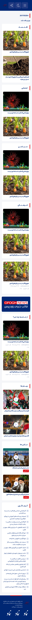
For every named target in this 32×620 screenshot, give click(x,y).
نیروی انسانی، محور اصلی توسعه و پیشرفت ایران (16, 574)
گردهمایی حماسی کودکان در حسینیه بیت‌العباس (15, 512)
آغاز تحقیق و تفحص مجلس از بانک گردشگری (16, 565)
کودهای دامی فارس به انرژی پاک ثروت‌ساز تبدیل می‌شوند (17, 78)
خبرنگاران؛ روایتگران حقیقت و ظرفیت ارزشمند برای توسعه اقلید (18, 284)
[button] (8, 263)
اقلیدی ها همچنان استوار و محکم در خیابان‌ (16, 436)
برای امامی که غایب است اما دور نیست (18, 113)
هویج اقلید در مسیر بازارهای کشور (19, 52)
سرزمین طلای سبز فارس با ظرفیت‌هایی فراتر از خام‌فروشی (17, 559)
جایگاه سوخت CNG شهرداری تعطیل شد (15, 588)
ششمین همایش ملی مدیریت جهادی (15, 570)
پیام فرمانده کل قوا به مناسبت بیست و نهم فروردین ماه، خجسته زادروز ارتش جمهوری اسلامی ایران (16, 581)
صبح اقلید (14, 607)
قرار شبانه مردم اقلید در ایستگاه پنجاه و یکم (17, 411)
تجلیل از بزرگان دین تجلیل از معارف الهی (17, 494)
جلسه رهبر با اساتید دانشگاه (20, 468)
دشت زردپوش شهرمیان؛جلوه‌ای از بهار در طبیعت (15, 554)
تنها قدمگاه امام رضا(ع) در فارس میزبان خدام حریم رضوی (16, 534)
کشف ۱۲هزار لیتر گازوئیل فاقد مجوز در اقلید (15, 548)
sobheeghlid (23, 288)
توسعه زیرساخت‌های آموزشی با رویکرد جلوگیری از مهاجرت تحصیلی (15, 517)
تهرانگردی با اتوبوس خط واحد (17, 538)
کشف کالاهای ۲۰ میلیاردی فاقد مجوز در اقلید (14, 528)
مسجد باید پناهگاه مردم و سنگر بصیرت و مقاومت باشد (16, 543)
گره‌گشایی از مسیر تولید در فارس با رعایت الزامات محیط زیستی (16, 523)
